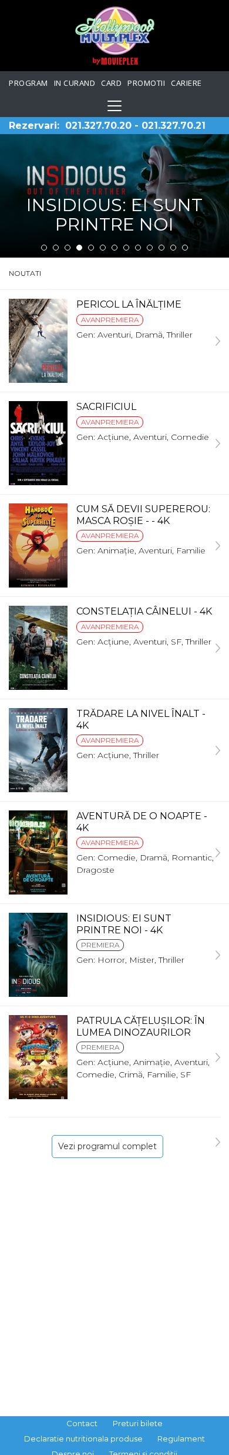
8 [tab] (126, 248)
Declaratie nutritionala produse (83, 1438)
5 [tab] (91, 248)
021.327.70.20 (98, 125)
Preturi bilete (138, 1423)
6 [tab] (103, 248)
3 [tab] (67, 248)
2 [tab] (56, 248)
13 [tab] (185, 248)
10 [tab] (150, 248)
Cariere (186, 83)
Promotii (146, 83)
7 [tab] (114, 248)
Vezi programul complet (107, 1146)
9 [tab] (138, 248)
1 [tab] (44, 248)
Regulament (181, 1438)
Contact (81, 1423)
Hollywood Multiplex (114, 35)
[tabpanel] (114, 196)
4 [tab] (79, 248)
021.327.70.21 (174, 125)
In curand (75, 83)
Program (28, 83)
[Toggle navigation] (114, 106)
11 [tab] (161, 248)
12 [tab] (173, 248)
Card (111, 83)
